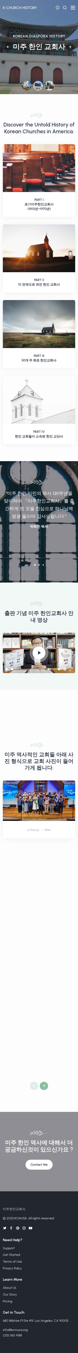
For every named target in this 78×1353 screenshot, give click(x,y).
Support (9, 1248)
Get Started (11, 1255)
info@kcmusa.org (15, 1330)
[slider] (24, 669)
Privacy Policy (12, 1268)
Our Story (10, 1294)
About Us (9, 1288)
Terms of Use (12, 1261)
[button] (8, 47)
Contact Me (39, 1164)
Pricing (7, 1301)
